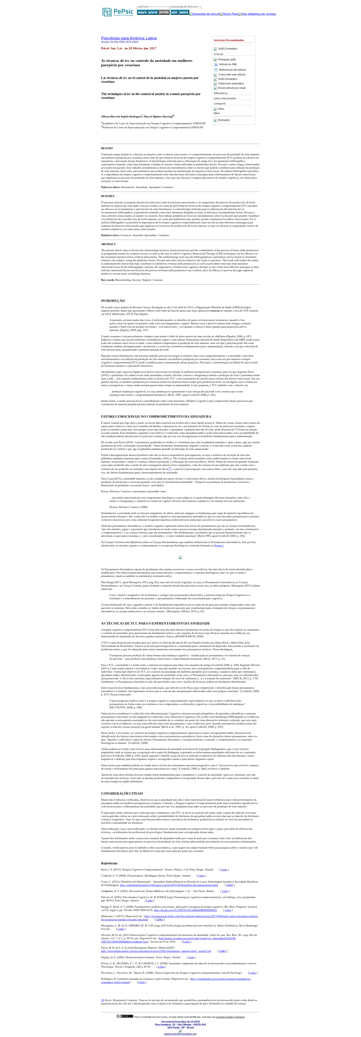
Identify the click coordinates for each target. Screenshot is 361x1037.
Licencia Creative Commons (230, 1017)
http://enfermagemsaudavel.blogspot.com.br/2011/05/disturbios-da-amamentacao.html (169, 885)
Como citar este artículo (232, 74)
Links (224, 869)
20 (102, 1000)
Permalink (224, 120)
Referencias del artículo (232, 69)
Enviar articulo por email (232, 88)
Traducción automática (231, 83)
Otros (221, 109)
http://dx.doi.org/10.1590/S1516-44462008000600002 (185, 910)
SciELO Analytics (227, 48)
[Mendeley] (216, 109)
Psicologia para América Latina (129, 38)
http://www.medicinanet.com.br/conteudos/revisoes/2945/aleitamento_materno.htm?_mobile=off (156, 951)
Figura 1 (219, 545)
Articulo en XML (228, 64)
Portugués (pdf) (227, 59)
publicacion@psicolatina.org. (180, 1033)
